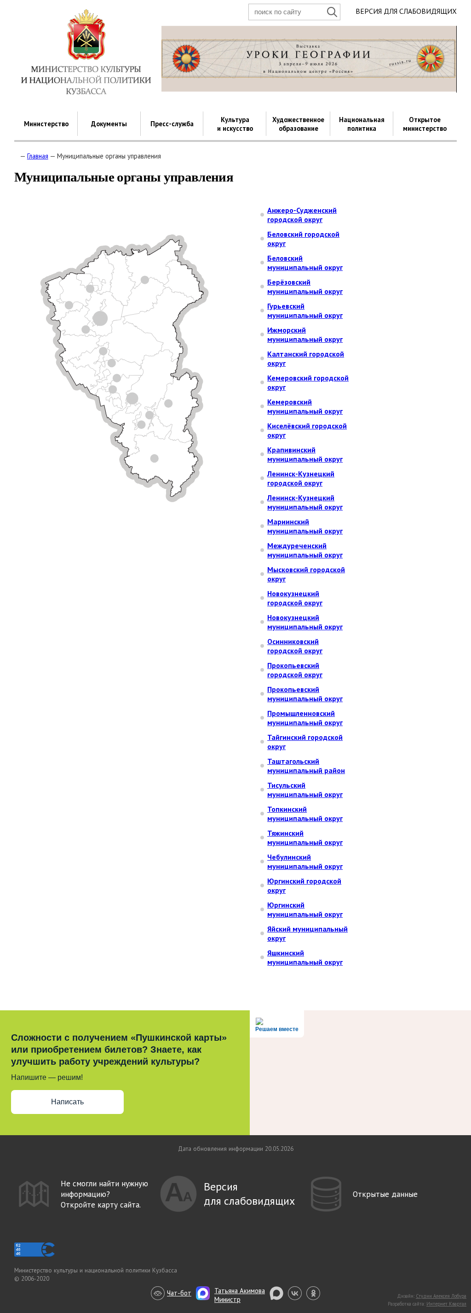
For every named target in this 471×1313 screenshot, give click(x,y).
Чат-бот (179, 1293)
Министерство (46, 123)
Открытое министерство (425, 124)
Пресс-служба (172, 123)
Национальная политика (362, 124)
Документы (109, 123)
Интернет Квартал (446, 1304)
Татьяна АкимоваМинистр (239, 1295)
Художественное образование (298, 124)
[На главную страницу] (16, 156)
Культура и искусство (235, 124)
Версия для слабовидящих (406, 11)
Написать (67, 1102)
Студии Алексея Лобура (441, 1296)
